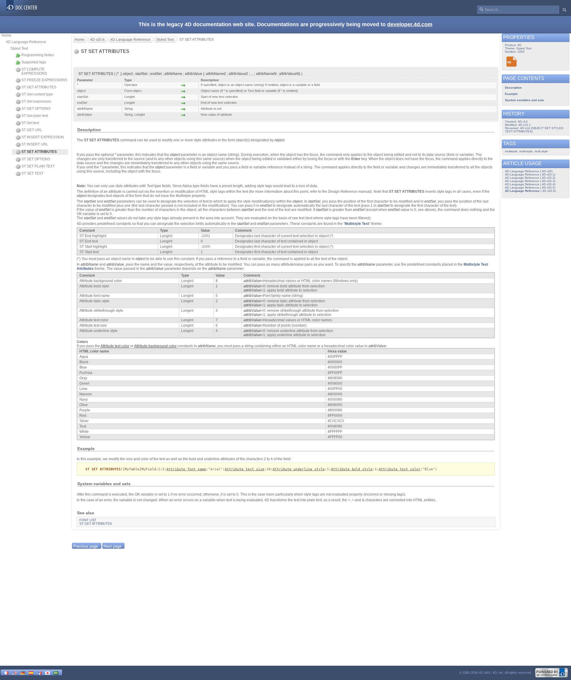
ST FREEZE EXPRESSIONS (44, 80)
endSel (110, 201)
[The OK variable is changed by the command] (511, 61)
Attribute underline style (299, 469)
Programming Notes (37, 55)
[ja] (47, 672)
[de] (22, 672)
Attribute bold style (352, 469)
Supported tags (33, 62)
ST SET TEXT (32, 173)
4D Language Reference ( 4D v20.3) (530, 181)
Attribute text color (400, 469)
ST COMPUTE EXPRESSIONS (34, 71)
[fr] (6, 672)
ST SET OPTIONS (35, 159)
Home (6, 35)
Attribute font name (186, 469)
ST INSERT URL (34, 144)
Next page (112, 546)
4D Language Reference (26, 42)
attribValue (115, 264)
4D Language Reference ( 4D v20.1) (530, 174)
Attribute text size (244, 469)
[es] (31, 672)
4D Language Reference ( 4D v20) (529, 171)
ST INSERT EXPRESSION (42, 137)
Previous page (85, 546)
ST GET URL (31, 130)
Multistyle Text (357, 224)
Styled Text (19, 48)
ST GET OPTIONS (36, 108)
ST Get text (30, 123)
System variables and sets (524, 100)
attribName (89, 264)
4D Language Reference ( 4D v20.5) (530, 187)
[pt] (56, 672)
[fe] (39, 672)
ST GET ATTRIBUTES (38, 87)
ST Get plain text (34, 116)
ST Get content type (37, 94)
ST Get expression (36, 101)
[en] (14, 672)
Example (511, 93)
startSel (90, 201)
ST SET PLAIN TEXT (38, 166)
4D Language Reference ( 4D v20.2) (530, 177)
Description (513, 87)
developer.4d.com (409, 24)
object (279, 140)
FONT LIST (87, 520)
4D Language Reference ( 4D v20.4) (530, 184)
